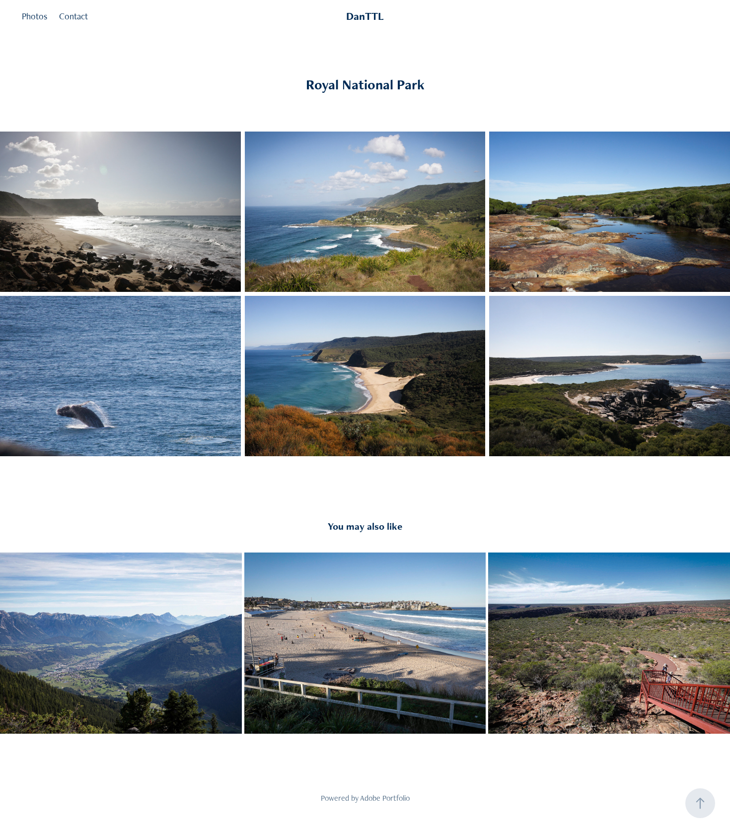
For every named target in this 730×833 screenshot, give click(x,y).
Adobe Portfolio (385, 798)
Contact (73, 16)
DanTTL (365, 16)
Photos (34, 16)
